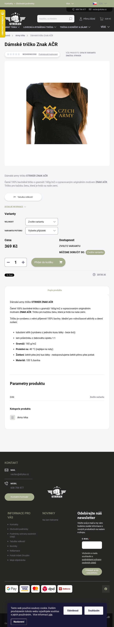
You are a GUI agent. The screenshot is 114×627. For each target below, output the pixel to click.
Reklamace (15, 551)
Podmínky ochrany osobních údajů (23, 535)
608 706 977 (17, 487)
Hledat (70, 19)
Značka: (73, 56)
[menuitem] (12, 27)
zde (50, 614)
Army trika (22, 417)
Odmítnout (72, 610)
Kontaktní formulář (19, 497)
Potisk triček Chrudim (19, 555)
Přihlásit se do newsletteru (92, 571)
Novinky (13, 546)
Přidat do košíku (43, 262)
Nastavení (19, 621)
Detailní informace (14, 207)
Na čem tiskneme (50, 520)
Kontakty (9, 3)
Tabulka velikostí (17, 541)
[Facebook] (106, 589)
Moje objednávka (17, 560)
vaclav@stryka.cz (20, 474)
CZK (101, 3)
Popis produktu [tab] (55, 290)
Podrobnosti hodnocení (48, 54)
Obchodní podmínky (25, 3)
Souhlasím (93, 610)
